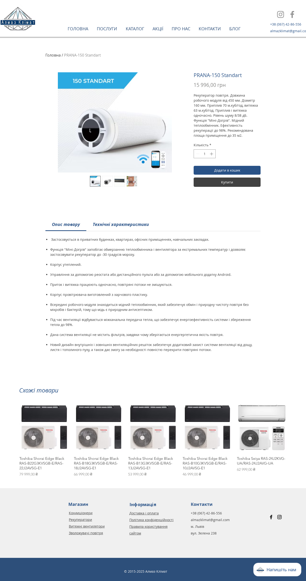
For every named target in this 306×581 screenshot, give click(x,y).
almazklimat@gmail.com (210, 520)
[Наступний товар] (293, 427)
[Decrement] (197, 154)
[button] (107, 29)
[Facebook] (292, 14)
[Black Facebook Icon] (271, 517)
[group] (153, 440)
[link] (66, 224)
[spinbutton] (204, 154)
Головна (53, 55)
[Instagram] (280, 14)
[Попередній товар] (12, 427)
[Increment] (212, 154)
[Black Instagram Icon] (279, 517)
